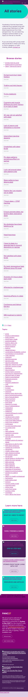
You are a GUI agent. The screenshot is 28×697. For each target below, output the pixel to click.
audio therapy (10, 337)
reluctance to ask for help (13, 444)
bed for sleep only (11, 343)
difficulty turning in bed (13, 366)
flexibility (8, 381)
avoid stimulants (10, 341)
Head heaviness (9, 235)
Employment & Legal (12, 63)
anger (7, 334)
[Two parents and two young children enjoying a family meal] (14, 526)
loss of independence (12, 406)
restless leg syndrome (12, 447)
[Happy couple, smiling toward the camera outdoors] (14, 560)
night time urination (12, 422)
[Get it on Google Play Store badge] (13, 671)
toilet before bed (11, 480)
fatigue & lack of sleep (12, 375)
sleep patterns (10, 465)
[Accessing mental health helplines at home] (14, 577)
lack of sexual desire (12, 397)
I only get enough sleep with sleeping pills (12, 171)
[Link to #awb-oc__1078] (22, 2)
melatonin (8, 411)
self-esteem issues (11, 455)
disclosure (8, 368)
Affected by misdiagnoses (13, 287)
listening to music (11, 404)
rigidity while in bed (12, 451)
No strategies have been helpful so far (13, 225)
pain (6, 429)
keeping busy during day (13, 393)
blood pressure (10, 346)
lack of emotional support (13, 395)
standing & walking (11, 473)
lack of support (10, 399)
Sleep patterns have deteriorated (11, 181)
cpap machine (10, 355)
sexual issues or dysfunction (14, 458)
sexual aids (8, 456)
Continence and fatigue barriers (12, 305)
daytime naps (9, 361)
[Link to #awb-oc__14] (25, 2)
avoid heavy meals (11, 339)
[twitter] (5, 690)
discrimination (10, 370)
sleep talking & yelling (12, 467)
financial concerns (11, 379)
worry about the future (13, 494)
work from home (10, 489)
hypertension (9, 390)
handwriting (9, 386)
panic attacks (9, 431)
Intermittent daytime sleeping (11, 137)
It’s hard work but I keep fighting (13, 76)
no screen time (10, 428)
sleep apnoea (9, 462)
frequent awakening (12, 382)
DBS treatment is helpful (13, 315)
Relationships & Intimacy (13, 64)
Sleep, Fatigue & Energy (13, 66)
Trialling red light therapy (13, 85)
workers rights (10, 491)
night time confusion (12, 418)
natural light (9, 415)
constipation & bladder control (15, 352)
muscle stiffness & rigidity (14, 413)
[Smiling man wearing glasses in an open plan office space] (14, 510)
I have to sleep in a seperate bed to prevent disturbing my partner (13, 245)
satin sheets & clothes (12, 453)
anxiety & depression (12, 335)
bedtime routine (10, 344)
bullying (7, 348)
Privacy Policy (20, 688)
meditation (9, 409)
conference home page (16, 627)
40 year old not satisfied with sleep (13, 116)
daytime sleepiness (11, 363)
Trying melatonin (10, 94)
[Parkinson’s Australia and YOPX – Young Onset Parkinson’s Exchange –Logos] (14, 651)
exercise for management (13, 373)
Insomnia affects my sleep (13, 296)
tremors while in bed (12, 483)
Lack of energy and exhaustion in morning (12, 126)
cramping (8, 357)
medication (9, 408)
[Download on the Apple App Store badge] (13, 667)
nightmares (9, 424)
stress (7, 474)
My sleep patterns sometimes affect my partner (12, 159)
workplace (8, 492)
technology (9, 478)
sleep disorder (10, 464)
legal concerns (10, 400)
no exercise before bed (13, 426)
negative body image (12, 417)
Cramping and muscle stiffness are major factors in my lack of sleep (13, 104)
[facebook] (2, 690)
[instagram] (7, 690)
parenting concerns (11, 433)
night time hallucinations (13, 420)
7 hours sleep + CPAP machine (12, 202)
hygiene (8, 388)
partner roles (9, 435)
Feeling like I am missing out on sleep (13, 192)
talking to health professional (15, 476)
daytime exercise (11, 359)
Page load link (4, 692)
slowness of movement (13, 469)
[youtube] (12, 690)
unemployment (10, 485)
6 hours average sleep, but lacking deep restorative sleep (13, 214)
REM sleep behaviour (12, 446)
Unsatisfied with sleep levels (12, 148)
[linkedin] (9, 690)
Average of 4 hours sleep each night (13, 278)
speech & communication (13, 471)
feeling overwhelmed (12, 377)
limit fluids (8, 402)
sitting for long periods (13, 460)
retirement (8, 449)
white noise (9, 487)
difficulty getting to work (13, 364)
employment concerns (12, 372)
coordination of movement (14, 354)
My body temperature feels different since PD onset (14, 267)
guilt (6, 384)
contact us (16, 47)
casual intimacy (10, 350)
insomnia (8, 391)
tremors (8, 482)
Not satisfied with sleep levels (12, 257)
